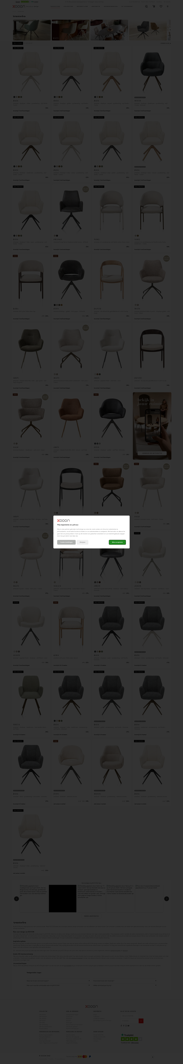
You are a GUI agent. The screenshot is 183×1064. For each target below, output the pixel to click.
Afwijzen (82, 542)
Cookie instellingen (66, 542)
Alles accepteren (117, 542)
